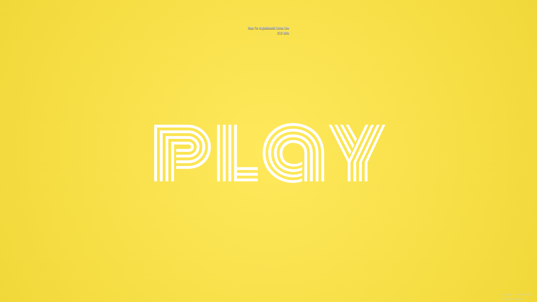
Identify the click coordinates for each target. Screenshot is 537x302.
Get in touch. (518, 299)
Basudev (508, 294)
